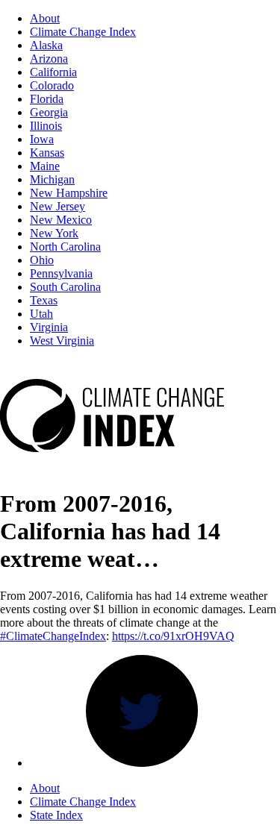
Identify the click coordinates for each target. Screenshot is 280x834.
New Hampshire (69, 192)
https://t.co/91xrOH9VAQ (173, 636)
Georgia (49, 112)
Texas (43, 300)
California (53, 72)
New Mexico (61, 219)
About (45, 18)
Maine (45, 166)
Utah (41, 313)
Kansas (47, 152)
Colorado (52, 85)
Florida (46, 99)
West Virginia (62, 340)
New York (54, 233)
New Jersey (57, 206)
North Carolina (65, 246)
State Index (56, 815)
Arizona (49, 58)
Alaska (46, 45)
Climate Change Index (83, 31)
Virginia (49, 327)
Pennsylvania (61, 273)
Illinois (46, 125)
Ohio (42, 260)
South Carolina (65, 286)
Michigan (52, 179)
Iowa (42, 139)
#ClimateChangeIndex (53, 636)
